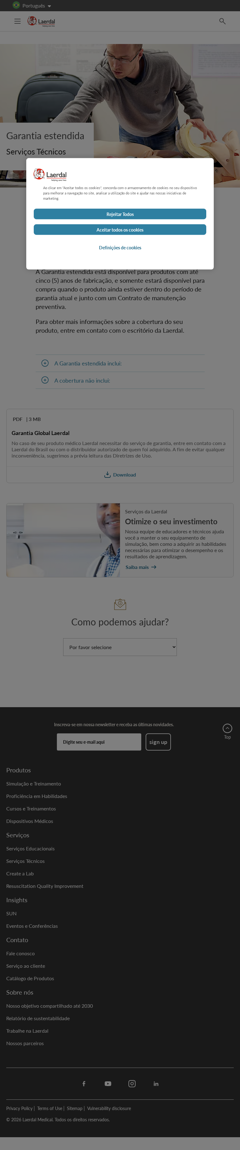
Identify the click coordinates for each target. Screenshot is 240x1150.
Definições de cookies (120, 247)
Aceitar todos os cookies (120, 230)
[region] (120, 213)
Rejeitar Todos (120, 214)
